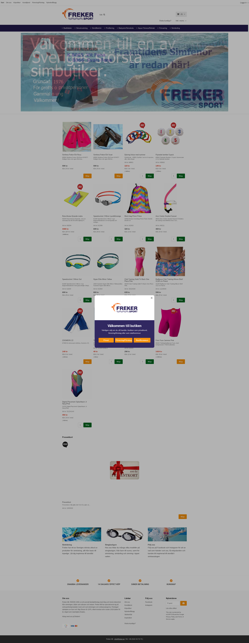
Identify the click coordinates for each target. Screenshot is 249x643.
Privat (106, 340)
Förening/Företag (124, 340)
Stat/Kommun (142, 340)
